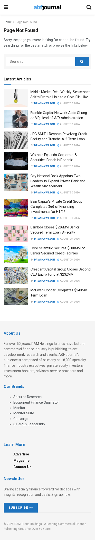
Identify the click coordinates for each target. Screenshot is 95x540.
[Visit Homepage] (47, 7)
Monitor (19, 408)
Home (8, 22)
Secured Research (27, 397)
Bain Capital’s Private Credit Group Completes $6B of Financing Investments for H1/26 (56, 206)
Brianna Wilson (44, 103)
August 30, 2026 (69, 103)
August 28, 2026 (69, 238)
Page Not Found (26, 22)
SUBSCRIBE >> (21, 507)
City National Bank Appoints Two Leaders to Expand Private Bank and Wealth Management (57, 181)
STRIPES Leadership (29, 424)
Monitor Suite (23, 413)
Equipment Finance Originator (36, 402)
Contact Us (22, 467)
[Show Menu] (6, 7)
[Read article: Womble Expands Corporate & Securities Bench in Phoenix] (16, 161)
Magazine (21, 460)
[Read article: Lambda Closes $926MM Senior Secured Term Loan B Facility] (16, 233)
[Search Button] (88, 7)
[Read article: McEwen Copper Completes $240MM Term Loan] (16, 296)
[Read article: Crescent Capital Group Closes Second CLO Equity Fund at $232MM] (16, 275)
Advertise (21, 454)
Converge (20, 419)
